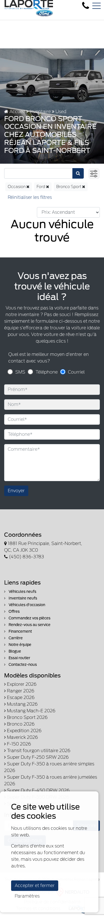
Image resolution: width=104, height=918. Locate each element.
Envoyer (16, 490)
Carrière (15, 638)
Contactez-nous (22, 665)
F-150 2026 (18, 744)
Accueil (16, 111)
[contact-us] (85, 5)
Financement (20, 631)
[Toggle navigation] (96, 6)
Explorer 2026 (21, 684)
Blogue (14, 651)
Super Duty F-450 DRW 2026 (38, 790)
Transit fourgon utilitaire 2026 (38, 750)
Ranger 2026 (20, 690)
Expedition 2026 (24, 730)
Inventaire (40, 111)
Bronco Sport (69, 186)
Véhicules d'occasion (26, 605)
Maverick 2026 (22, 737)
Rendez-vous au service (29, 625)
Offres (14, 611)
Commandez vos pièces (29, 618)
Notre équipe (19, 645)
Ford (41, 186)
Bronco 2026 (20, 724)
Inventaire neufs (22, 598)
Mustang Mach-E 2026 (30, 710)
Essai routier (19, 658)
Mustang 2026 (22, 704)
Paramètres (27, 896)
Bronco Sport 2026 (27, 717)
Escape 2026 (20, 697)
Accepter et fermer (35, 885)
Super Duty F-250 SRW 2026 (37, 757)
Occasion (17, 186)
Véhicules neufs (22, 592)
